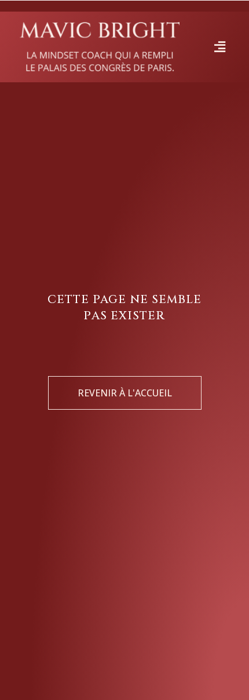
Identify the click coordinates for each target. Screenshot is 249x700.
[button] (219, 47)
